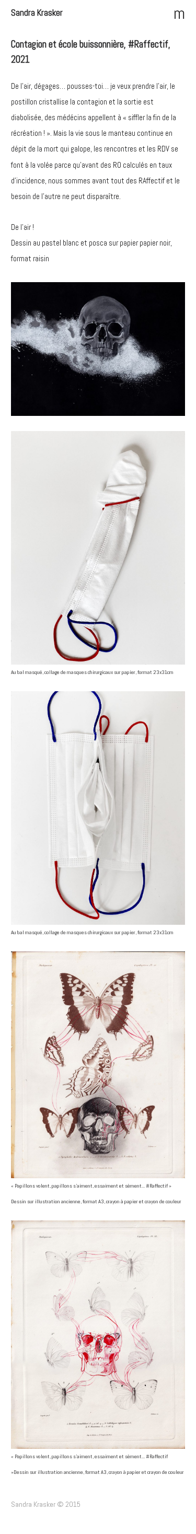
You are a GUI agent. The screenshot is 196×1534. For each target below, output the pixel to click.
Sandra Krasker (37, 12)
